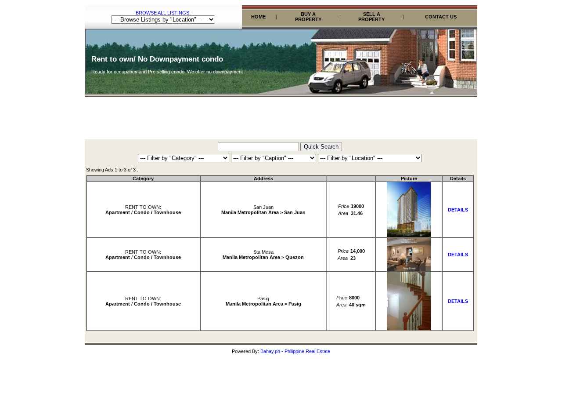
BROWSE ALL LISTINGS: (163, 12)
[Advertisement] (281, 119)
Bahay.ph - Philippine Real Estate (295, 351)
